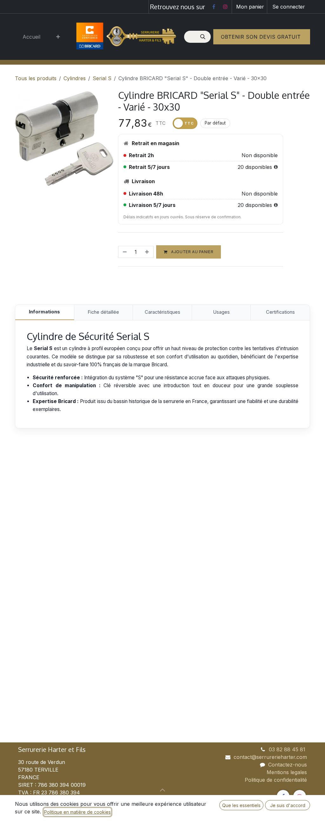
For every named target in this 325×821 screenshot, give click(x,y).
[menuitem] (31, 36)
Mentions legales (287, 772)
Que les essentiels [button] (241, 805)
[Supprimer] (124, 252)
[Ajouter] (147, 252)
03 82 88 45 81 (288, 749)
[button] (162, 790)
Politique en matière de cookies (77, 812)
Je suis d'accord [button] (287, 805)
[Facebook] (214, 7)
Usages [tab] (221, 312)
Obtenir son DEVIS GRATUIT (261, 37)
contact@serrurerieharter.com (270, 757)
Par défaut (215, 122)
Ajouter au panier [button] (192, 251)
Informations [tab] (44, 312)
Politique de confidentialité (276, 780)
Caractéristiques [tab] (162, 312)
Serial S (102, 78)
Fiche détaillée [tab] (103, 312)
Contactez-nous (287, 764)
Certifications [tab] (280, 312)
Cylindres (74, 78)
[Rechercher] (203, 37)
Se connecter (288, 6)
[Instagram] (225, 7)
